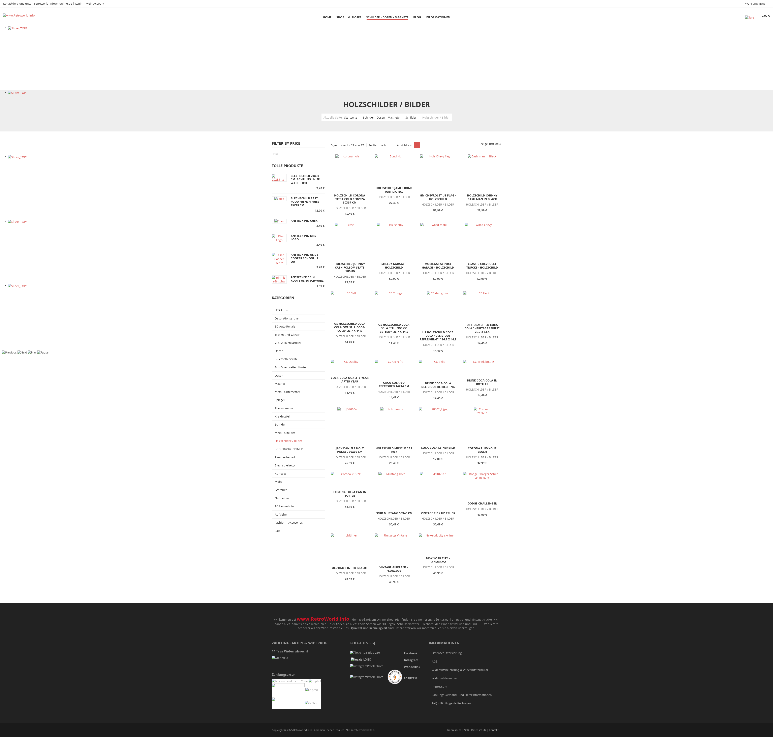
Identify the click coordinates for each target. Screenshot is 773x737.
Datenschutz (479, 730)
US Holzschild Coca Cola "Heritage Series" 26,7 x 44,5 (482, 328)
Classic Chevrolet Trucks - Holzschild (482, 265)
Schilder (410, 117)
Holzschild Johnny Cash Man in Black (482, 197)
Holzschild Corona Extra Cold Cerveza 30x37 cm (349, 198)
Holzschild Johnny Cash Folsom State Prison (350, 267)
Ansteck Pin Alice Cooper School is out (304, 258)
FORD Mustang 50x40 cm (393, 513)
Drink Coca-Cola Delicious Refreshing (438, 385)
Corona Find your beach (482, 450)
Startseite (350, 117)
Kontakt (494, 730)
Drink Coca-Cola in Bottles (482, 382)
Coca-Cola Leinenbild (438, 448)
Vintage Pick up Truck (438, 513)
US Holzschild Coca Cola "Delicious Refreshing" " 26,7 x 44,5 (438, 335)
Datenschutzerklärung (447, 653)
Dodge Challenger (482, 503)
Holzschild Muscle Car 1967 (394, 450)
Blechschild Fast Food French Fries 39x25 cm (305, 201)
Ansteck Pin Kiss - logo (304, 237)
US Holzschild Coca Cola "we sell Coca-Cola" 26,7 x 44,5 (349, 327)
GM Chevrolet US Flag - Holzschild (438, 197)
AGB (434, 661)
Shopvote (410, 678)
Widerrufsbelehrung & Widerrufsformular (460, 670)
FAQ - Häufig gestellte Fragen (451, 703)
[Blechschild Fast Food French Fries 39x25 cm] (279, 199)
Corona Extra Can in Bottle (349, 493)
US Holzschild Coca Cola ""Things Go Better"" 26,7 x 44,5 (393, 328)
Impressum (439, 686)
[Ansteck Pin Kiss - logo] (279, 238)
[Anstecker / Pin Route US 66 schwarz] (279, 279)
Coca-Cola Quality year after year (350, 379)
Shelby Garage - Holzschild (393, 265)
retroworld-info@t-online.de (53, 3)
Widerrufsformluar (444, 678)
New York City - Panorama (438, 560)
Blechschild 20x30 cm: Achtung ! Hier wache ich (305, 179)
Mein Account (95, 3)
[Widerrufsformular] (280, 657)
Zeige (484, 144)
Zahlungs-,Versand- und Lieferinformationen (462, 695)
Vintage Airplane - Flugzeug (393, 569)
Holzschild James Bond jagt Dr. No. (394, 189)
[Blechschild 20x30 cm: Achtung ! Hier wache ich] (279, 177)
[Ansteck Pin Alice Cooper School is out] (279, 259)
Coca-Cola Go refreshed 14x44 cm (394, 384)
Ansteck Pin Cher (304, 220)
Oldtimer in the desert (350, 568)
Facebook (411, 653)
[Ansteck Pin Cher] (279, 221)
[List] (424, 145)
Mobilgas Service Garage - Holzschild (438, 265)
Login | (80, 3)
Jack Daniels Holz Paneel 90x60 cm (350, 450)
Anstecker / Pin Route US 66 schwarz (307, 279)
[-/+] (391, 145)
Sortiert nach (377, 145)
